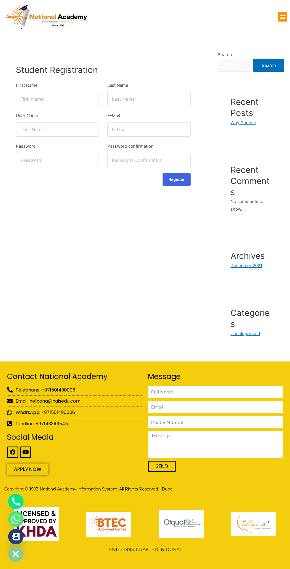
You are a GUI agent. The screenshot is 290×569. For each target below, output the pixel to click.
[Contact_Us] (16, 536)
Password (26, 146)
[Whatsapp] (16, 519)
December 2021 (246, 265)
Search (225, 54)
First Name (27, 85)
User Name (27, 115)
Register (177, 179)
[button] (282, 17)
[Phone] (16, 501)
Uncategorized (245, 333)
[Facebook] (12, 452)
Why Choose (243, 122)
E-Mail (113, 115)
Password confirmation (130, 146)
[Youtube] (25, 452)
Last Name (117, 85)
